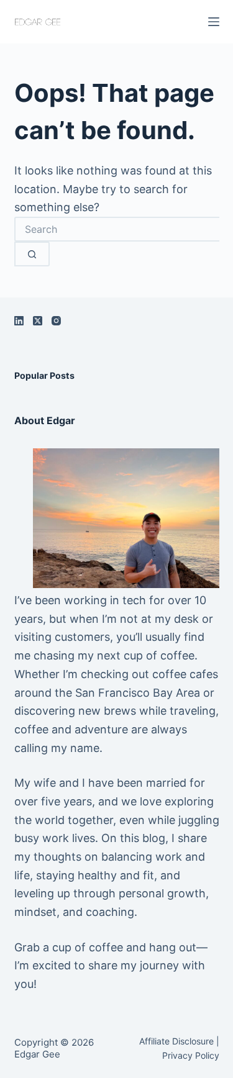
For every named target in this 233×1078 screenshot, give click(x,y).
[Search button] (32, 254)
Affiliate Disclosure (176, 1041)
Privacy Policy (190, 1055)
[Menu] (213, 21)
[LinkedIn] (19, 320)
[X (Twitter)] (37, 320)
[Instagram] (56, 320)
